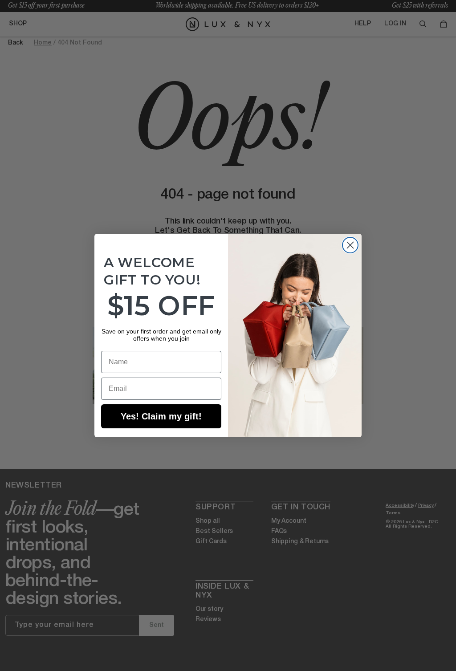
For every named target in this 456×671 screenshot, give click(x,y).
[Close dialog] (350, 245)
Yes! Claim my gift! (161, 416)
